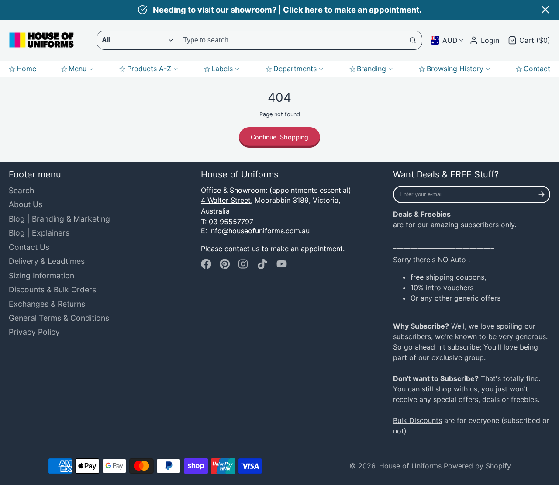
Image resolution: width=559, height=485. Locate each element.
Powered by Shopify (477, 465)
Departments (295, 68)
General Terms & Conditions (59, 317)
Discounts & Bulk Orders (52, 289)
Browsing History (455, 68)
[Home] (41, 40)
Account (484, 40)
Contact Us (29, 247)
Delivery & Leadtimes (47, 261)
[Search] (413, 40)
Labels (222, 68)
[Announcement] (279, 10)
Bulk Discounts (417, 420)
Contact (537, 68)
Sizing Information (41, 275)
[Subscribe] (541, 194)
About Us (25, 204)
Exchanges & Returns (47, 303)
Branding (371, 68)
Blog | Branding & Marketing (59, 218)
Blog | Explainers (39, 232)
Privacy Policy (34, 331)
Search (21, 190)
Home (26, 68)
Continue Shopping (279, 137)
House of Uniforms (410, 465)
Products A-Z (149, 68)
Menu (77, 68)
